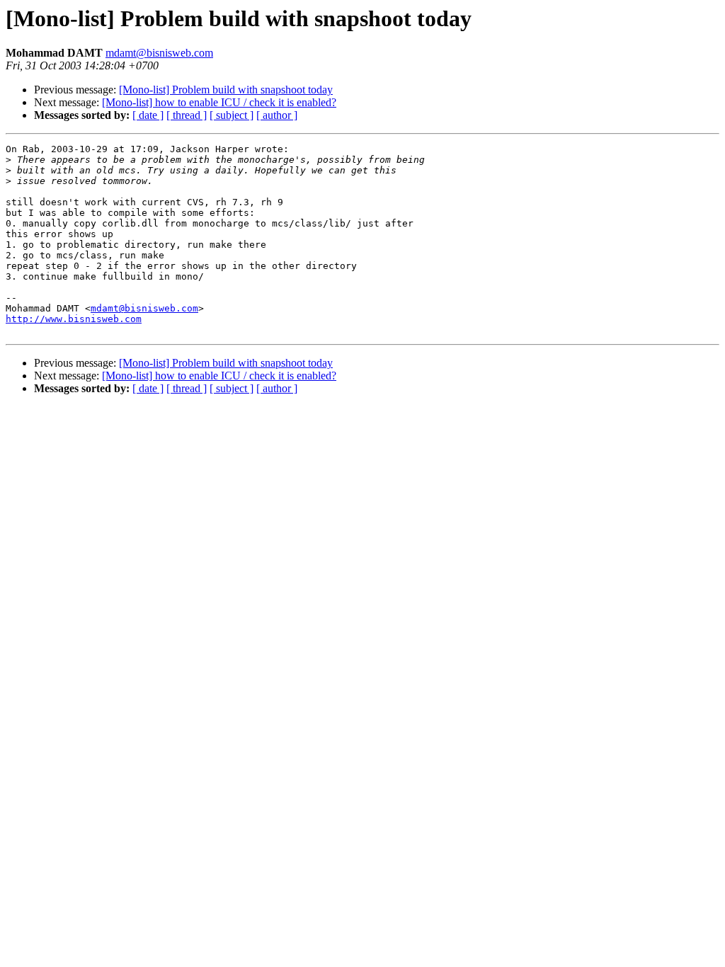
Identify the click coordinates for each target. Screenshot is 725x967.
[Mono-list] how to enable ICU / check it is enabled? (219, 102)
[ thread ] (186, 115)
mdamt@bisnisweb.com (159, 53)
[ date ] (148, 115)
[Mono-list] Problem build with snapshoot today (226, 90)
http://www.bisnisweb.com (74, 319)
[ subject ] (231, 115)
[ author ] (276, 115)
